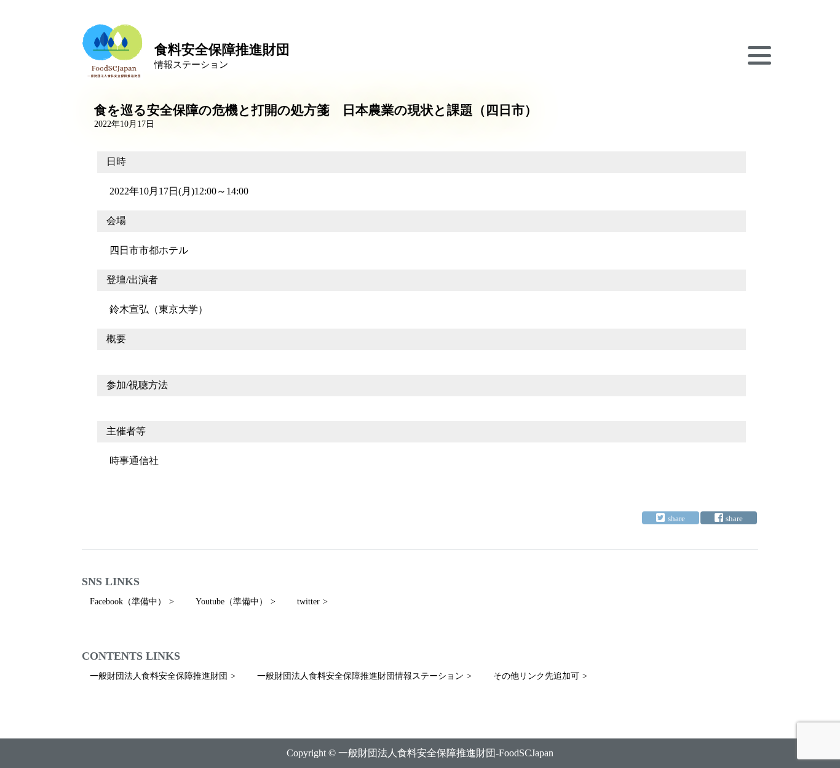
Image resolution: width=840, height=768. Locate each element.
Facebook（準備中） (128, 601)
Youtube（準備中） (231, 601)
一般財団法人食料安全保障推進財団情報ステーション (360, 676)
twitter (308, 601)
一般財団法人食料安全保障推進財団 (159, 676)
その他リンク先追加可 (536, 676)
